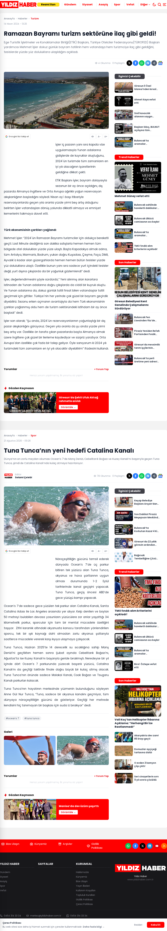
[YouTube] (157, 846)
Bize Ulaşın (12, 844)
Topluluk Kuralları (85, 895)
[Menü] (165, 4)
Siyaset (87, 4)
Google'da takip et (19, 136)
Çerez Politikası (84, 904)
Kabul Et (155, 924)
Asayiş (103, 4)
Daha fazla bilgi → (94, 926)
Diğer (144, 4)
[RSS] (164, 846)
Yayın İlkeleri (83, 885)
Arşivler (67, 844)
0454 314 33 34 (12, 915)
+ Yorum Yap (101, 369)
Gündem (70, 4)
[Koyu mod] (154, 5)
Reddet (138, 924)
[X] (142, 846)
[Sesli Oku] (93, 136)
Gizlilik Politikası (96, 846)
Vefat (130, 4)
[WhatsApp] (128, 846)
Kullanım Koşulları (85, 890)
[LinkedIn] (150, 846)
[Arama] (159, 5)
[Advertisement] (28, 163)
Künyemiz (40, 844)
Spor (117, 4)
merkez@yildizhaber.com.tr (45, 915)
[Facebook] (135, 846)
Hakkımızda (82, 872)
